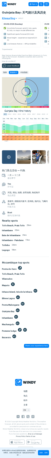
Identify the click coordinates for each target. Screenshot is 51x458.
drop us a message (35, 434)
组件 (25, 400)
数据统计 (13, 72)
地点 (25, 396)
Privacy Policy (21, 436)
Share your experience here (36, 346)
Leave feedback (13, 66)
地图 (25, 391)
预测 (5, 72)
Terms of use (30, 436)
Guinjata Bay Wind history (17, 110)
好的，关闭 (43, 453)
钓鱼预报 (24, 72)
